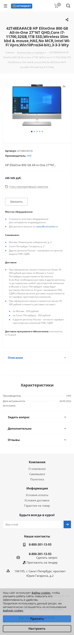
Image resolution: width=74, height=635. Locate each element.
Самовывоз (37, 474)
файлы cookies (40, 593)
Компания (37, 462)
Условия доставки (37, 500)
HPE (29, 155)
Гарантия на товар (37, 505)
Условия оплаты (37, 495)
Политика (37, 479)
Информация (37, 488)
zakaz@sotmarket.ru (47, 226)
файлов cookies (13, 610)
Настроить (37, 628)
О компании (37, 469)
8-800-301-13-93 (40, 544)
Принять (37, 619)
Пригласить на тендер (42, 562)
